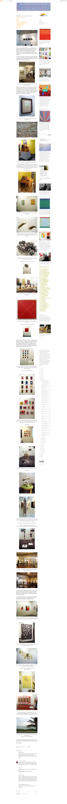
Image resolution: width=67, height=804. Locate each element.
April (42, 448)
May (42, 446)
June (42, 445)
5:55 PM (20, 765)
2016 (41, 369)
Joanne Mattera (21, 760)
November (42, 438)
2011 (41, 376)
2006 (41, 456)
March (42, 449)
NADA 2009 (20, 747)
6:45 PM (20, 788)
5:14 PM (20, 772)
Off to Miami (43, 437)
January (42, 452)
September (43, 441)
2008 (41, 453)
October (42, 440)
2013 (41, 373)
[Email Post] (29, 746)
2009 (41, 378)
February (42, 450)
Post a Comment (18, 790)
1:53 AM (20, 782)
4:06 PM (20, 758)
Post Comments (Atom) (24, 793)
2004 (41, 457)
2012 (41, 374)
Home (18, 12)
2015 (41, 370)
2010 (41, 377)
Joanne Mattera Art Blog (33, 4)
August (42, 442)
